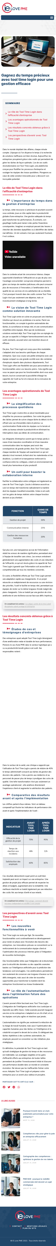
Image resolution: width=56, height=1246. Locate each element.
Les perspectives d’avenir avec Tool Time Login (27, 137)
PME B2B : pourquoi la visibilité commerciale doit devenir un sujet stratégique (37, 1182)
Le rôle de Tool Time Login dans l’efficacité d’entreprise (25, 114)
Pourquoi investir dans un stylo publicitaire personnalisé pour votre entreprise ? (38, 1114)
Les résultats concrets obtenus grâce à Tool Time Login (29, 129)
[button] (51, 17)
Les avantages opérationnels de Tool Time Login (27, 121)
